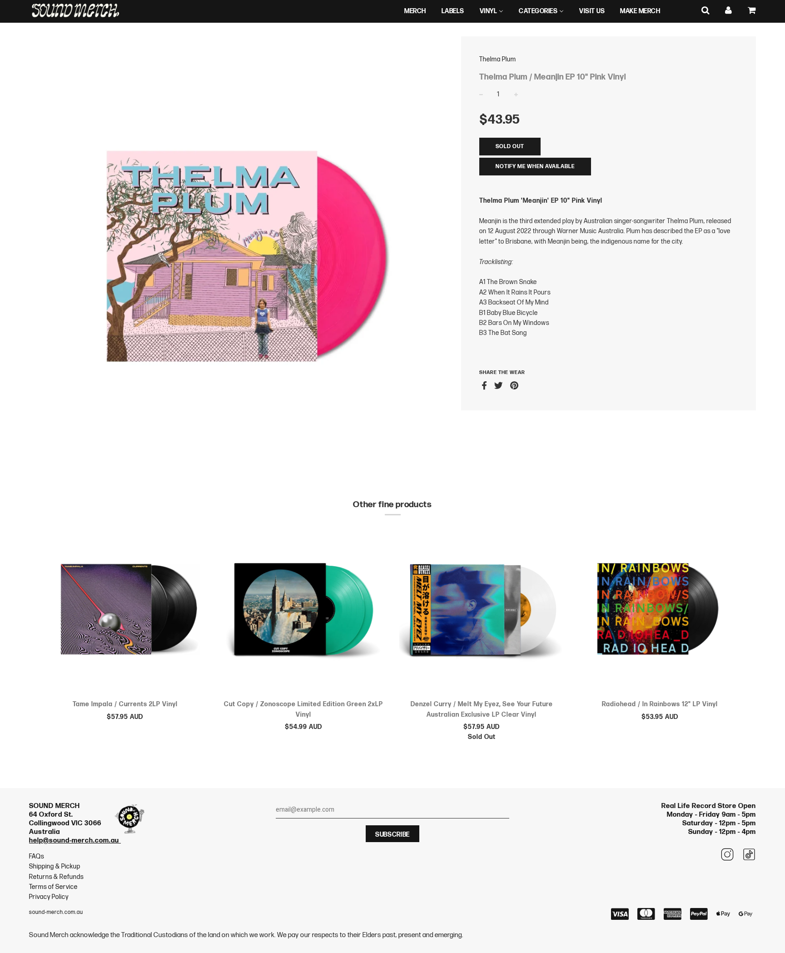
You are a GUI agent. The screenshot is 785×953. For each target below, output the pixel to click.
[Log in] (728, 11)
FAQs (36, 856)
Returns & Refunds (56, 877)
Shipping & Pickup (54, 866)
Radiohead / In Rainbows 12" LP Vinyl (660, 704)
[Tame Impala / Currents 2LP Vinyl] (125, 611)
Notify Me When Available (535, 166)
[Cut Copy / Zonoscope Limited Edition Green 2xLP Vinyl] (303, 611)
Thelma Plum (497, 59)
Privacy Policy (49, 897)
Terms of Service (53, 887)
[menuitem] (415, 11)
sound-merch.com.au (56, 912)
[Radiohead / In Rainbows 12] (660, 611)
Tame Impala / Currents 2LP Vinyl (125, 704)
